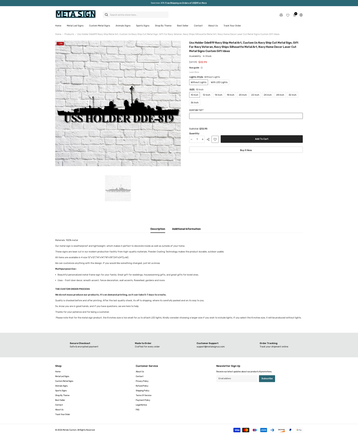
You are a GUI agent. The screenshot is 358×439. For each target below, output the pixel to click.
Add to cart (261, 139)
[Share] (209, 139)
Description (157, 228)
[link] (84, 345)
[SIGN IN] (281, 15)
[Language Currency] (301, 15)
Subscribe (267, 378)
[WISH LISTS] (287, 15)
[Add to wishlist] (215, 139)
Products (69, 34)
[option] (118, 103)
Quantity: (194, 133)
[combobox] (138, 15)
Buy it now (246, 150)
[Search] (136, 15)
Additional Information (186, 228)
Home (58, 34)
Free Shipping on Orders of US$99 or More (186, 3)
